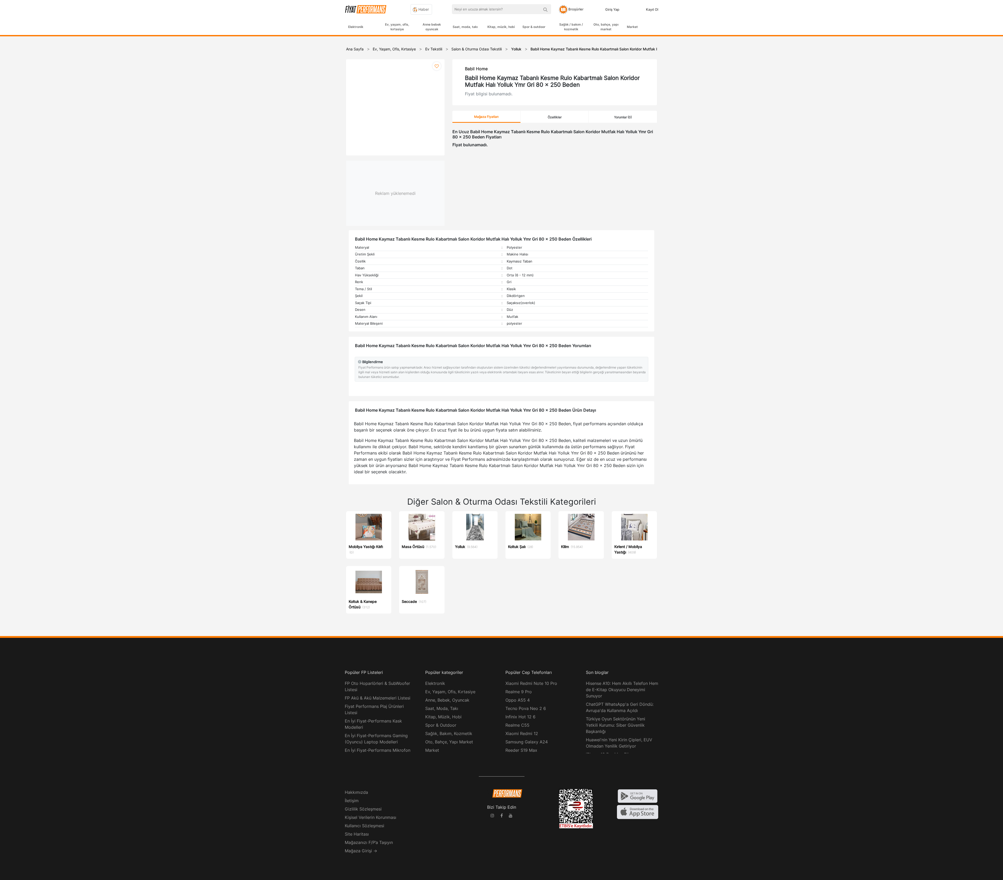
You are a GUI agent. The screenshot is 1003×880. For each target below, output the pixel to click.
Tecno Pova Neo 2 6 (525, 708)
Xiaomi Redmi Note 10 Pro (531, 683)
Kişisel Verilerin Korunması (370, 817)
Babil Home (476, 68)
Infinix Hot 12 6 (520, 716)
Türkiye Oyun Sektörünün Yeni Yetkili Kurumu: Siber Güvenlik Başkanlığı (615, 725)
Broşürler (576, 9)
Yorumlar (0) (623, 117)
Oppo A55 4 (517, 700)
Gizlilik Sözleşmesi (363, 809)
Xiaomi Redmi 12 (521, 733)
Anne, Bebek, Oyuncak (447, 700)
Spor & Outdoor (440, 725)
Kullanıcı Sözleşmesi (364, 825)
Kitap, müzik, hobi (501, 27)
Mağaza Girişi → (361, 850)
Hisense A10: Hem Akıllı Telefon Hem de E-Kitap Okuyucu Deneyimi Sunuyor (622, 689)
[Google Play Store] (637, 795)
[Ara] (545, 9)
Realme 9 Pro (518, 691)
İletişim (352, 800)
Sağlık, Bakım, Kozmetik (448, 733)
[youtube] (511, 816)
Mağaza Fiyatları (486, 117)
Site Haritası (357, 834)
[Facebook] (501, 816)
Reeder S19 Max (521, 750)
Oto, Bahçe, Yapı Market (449, 741)
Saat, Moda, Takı (441, 708)
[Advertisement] (983, 120)
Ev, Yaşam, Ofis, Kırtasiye (450, 691)
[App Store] (637, 811)
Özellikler (555, 117)
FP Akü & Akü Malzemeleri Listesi (377, 698)
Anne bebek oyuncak (432, 26)
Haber (423, 9)
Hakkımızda (356, 792)
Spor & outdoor (533, 27)
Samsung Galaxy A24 (526, 741)
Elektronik (355, 27)
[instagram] (492, 816)
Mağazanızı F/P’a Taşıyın (369, 842)
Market (632, 27)
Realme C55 (517, 725)
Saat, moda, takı (465, 27)
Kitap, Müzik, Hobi (443, 716)
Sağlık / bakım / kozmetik (571, 26)
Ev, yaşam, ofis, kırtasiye (397, 26)
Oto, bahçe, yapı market (606, 26)
